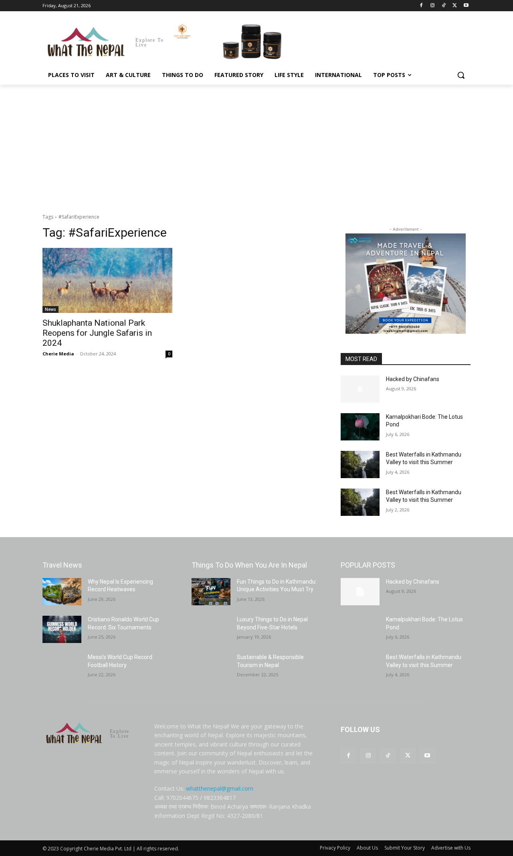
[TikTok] (443, 5)
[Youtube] (466, 5)
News (50, 309)
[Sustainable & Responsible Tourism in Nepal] (211, 667)
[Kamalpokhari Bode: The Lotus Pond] (360, 426)
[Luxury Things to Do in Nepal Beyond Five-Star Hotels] (211, 629)
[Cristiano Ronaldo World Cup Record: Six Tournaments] (61, 629)
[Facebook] (421, 5)
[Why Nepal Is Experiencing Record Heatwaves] (61, 591)
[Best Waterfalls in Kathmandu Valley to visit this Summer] (360, 464)
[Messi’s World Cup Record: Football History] (61, 667)
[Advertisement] (256, 145)
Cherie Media (58, 354)
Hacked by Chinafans (412, 379)
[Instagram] (432, 5)
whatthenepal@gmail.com (219, 788)
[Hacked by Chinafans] (360, 389)
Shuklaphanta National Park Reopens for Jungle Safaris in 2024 (97, 333)
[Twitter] (454, 5)
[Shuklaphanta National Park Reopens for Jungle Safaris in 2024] (107, 280)
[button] (461, 75)
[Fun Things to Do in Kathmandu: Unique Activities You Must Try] (211, 591)
